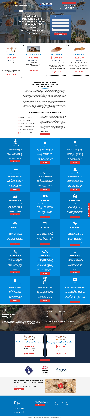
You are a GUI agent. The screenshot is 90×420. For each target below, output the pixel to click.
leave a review (27, 323)
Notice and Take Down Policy (50, 417)
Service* (53, 28)
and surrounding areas (17, 405)
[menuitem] (21, 11)
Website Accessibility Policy (58, 417)
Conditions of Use (43, 417)
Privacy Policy (30, 417)
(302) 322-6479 (70, 7)
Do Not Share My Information (37, 417)
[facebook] (35, 407)
